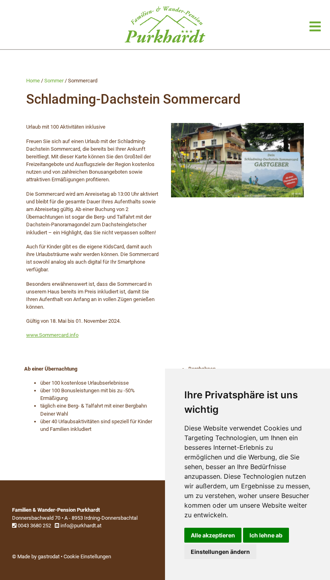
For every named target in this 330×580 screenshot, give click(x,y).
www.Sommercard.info (52, 335)
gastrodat (49, 556)
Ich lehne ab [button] (266, 535)
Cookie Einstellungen (87, 556)
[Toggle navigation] (315, 26)
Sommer (54, 81)
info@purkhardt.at (80, 526)
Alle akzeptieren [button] (213, 535)
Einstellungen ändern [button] (220, 551)
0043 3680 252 (33, 526)
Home (33, 81)
